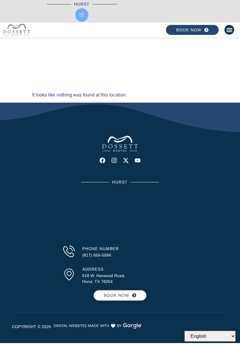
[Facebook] (102, 160)
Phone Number (100, 248)
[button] (229, 30)
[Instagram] (114, 160)
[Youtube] (137, 160)
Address (93, 269)
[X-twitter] (126, 160)
